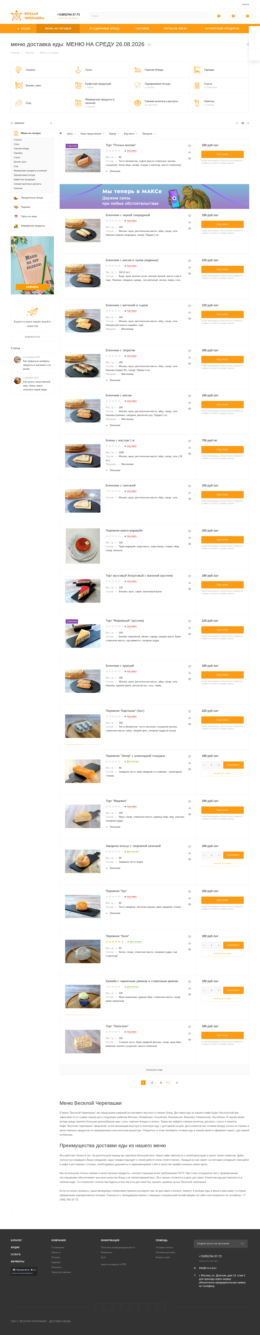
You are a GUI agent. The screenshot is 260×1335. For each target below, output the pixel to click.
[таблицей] (248, 123)
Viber (143, 1307)
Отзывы (55, 1257)
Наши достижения (61, 1272)
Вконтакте (98, 1307)
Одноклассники (125, 1307)
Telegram (107, 1307)
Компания (58, 1240)
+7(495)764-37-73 (68, 14)
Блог (103, 1257)
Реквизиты (106, 1252)
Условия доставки (165, 1252)
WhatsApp (152, 1307)
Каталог (16, 1240)
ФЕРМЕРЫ (17, 1261)
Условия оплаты (164, 1247)
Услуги (16, 1254)
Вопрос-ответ (163, 1257)
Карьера (55, 1262)
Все (168, 1082)
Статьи (15, 348)
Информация (110, 1240)
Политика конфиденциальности (118, 1247)
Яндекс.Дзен (161, 1307)
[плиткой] (237, 123)
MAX (134, 1307)
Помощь (162, 1240)
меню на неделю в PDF (113, 1264)
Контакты (56, 1267)
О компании (57, 1247)
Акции (15, 1247)
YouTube (116, 1307)
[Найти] (203, 16)
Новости (55, 1252)
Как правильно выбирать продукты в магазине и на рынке (37, 365)
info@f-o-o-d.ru (207, 1267)
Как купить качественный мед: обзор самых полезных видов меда (36, 385)
